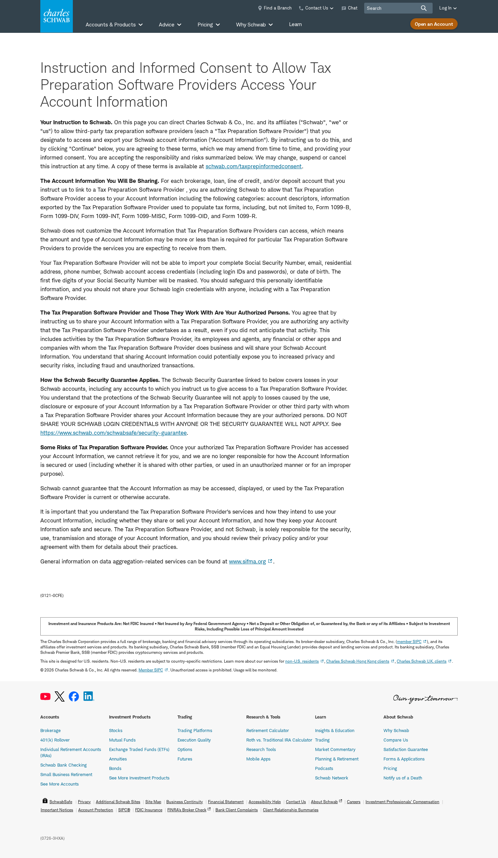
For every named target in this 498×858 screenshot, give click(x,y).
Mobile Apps (258, 759)
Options (185, 749)
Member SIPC (151, 669)
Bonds (115, 768)
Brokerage (50, 730)
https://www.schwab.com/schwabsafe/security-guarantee (113, 432)
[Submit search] (424, 8)
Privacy (84, 801)
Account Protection (95, 809)
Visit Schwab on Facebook (74, 696)
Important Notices (57, 809)
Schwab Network (331, 777)
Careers (353, 801)
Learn (295, 24)
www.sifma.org (247, 561)
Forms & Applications (403, 759)
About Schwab (324, 801)
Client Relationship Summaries (290, 809)
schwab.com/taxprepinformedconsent (254, 166)
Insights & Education (334, 730)
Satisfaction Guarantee (405, 749)
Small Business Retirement (66, 774)
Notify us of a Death (402, 777)
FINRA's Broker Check (186, 809)
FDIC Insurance (148, 809)
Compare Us (395, 740)
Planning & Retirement (336, 759)
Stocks (115, 730)
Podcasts (324, 768)
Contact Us (296, 801)
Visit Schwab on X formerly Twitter (60, 696)
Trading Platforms (195, 730)
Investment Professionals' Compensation (402, 801)
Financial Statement (226, 801)
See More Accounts (59, 784)
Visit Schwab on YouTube (45, 696)
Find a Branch (278, 7)
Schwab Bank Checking (63, 765)
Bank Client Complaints (236, 809)
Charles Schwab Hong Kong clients (357, 661)
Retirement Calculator (267, 730)
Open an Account (434, 24)
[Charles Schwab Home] (56, 16)
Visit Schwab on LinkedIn (89, 696)
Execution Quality (194, 740)
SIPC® (124, 809)
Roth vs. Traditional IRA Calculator (279, 740)
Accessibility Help (265, 801)
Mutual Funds (122, 740)
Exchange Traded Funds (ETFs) (139, 749)
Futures (185, 759)
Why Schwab (396, 730)
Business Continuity (184, 801)
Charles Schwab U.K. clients (422, 661)
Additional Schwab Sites (118, 801)
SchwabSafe (60, 801)
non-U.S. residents (302, 661)
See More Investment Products (139, 777)
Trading (322, 740)
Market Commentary (335, 749)
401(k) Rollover (55, 740)
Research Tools (261, 749)
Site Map (153, 801)
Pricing (390, 768)
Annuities (118, 759)
